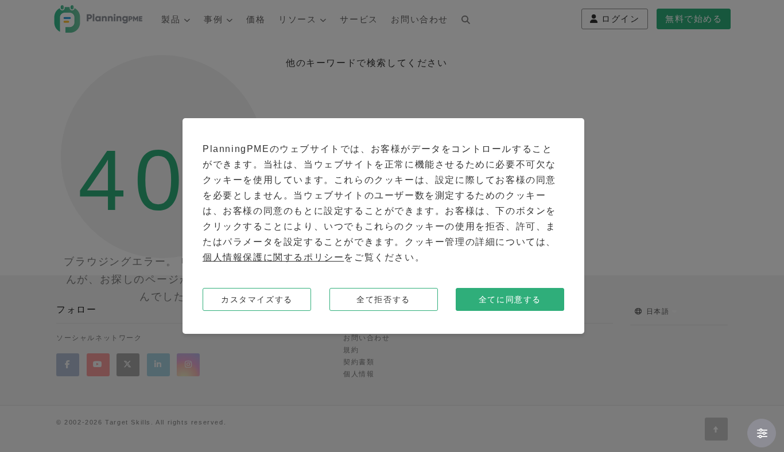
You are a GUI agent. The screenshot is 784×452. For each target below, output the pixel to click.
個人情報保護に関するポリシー (273, 257)
